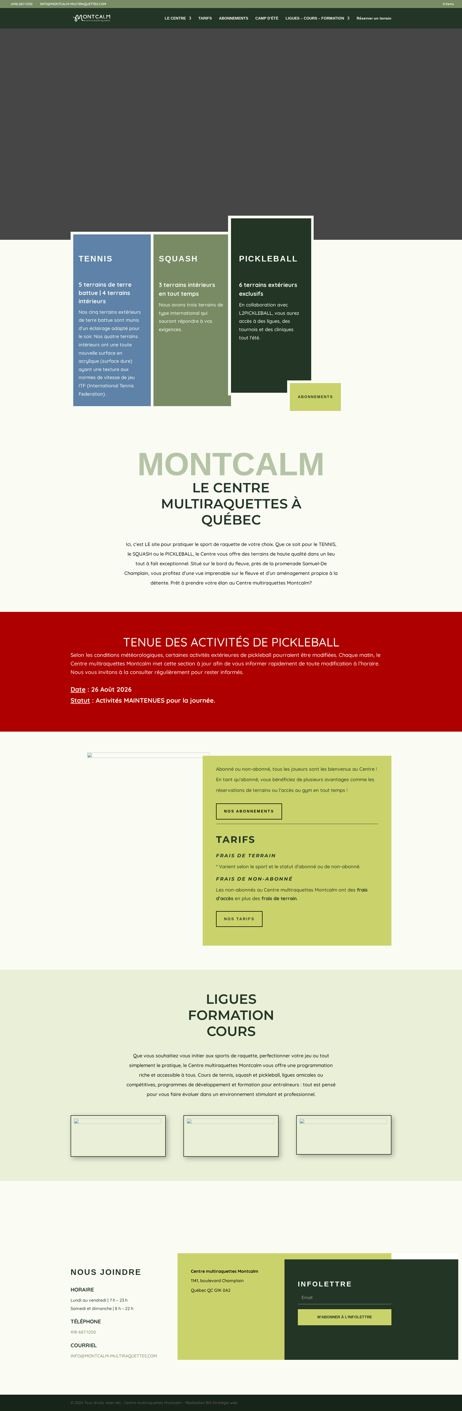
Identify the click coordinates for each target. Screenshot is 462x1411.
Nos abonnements (249, 811)
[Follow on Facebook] (195, 1309)
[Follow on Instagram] (210, 1309)
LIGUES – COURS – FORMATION (315, 18)
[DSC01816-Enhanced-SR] (148, 756)
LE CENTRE (175, 18)
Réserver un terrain (374, 18)
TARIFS (205, 18)
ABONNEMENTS (233, 18)
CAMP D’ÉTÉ (266, 18)
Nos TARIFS (239, 919)
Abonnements (315, 397)
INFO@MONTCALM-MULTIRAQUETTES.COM (114, 1355)
